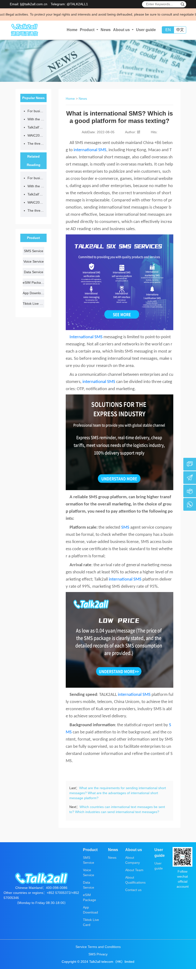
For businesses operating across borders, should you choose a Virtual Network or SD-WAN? (35, 111)
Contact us (133, 890)
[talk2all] (24, 30)
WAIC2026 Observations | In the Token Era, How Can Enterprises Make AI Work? (35, 135)
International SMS (86, 337)
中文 (180, 30)
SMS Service (33, 251)
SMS (125, 527)
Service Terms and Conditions (98, 947)
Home (72, 30)
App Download (33, 293)
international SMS (90, 150)
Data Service (33, 272)
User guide (146, 30)
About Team (134, 870)
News (106, 30)
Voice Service (33, 261)
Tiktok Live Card (33, 303)
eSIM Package (33, 282)
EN (168, 30)
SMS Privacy (98, 954)
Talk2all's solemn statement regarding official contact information (35, 127)
